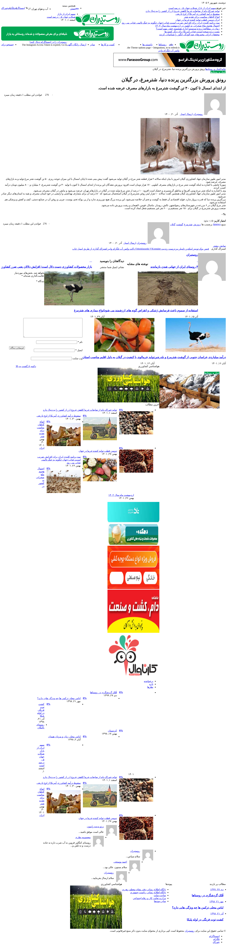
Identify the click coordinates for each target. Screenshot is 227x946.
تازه (151, 684)
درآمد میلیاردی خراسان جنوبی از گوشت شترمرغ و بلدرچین (190, 357)
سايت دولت (160, 895)
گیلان (172, 224)
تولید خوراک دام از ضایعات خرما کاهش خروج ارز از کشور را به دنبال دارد (183, 11)
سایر (92, 44)
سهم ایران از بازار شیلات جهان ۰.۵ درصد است (192, 8)
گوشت (179, 224)
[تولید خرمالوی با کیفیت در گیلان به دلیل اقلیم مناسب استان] (124, 351)
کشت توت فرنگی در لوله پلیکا (40, 710)
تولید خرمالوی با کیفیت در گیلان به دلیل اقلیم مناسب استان (118, 357)
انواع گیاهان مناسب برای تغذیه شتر (202, 17)
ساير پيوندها (160, 901)
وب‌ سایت (77, 358)
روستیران (198, 114)
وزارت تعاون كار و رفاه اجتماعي (149, 898)
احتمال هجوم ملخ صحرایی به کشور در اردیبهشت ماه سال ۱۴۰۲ (187, 25)
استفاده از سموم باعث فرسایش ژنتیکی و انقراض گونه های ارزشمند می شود (151, 310)
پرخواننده (148, 681)
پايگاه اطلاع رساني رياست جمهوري (148, 892)
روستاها (163, 44)
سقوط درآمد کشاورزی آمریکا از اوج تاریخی (197, 14)
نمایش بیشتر (219, 246)
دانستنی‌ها (147, 44)
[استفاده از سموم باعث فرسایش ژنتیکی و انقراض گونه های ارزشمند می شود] (168, 304)
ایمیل (78, 350)
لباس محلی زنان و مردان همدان (64, 736)
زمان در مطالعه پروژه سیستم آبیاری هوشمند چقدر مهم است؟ (188, 28)
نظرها (150, 687)
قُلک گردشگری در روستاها (103, 692)
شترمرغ (188, 224)
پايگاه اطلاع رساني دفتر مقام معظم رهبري (144, 889)
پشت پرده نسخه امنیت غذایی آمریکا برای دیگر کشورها (192, 31)
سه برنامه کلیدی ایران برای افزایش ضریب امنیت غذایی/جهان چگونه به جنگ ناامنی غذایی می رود (171, 22)
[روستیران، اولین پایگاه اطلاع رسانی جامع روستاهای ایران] (98, 25)
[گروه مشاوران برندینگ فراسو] (169, 66)
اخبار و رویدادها (128, 44)
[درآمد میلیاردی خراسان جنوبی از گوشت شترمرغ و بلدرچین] (196, 351)
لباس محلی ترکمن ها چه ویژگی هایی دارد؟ (59, 698)
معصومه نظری (83, 837)
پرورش (197, 224)
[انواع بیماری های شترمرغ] (74, 304)
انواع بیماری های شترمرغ (89, 310)
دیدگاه (40, 281)
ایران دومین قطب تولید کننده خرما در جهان (198, 20)
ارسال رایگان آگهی (76, 44)
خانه (223, 69)
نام (80, 342)
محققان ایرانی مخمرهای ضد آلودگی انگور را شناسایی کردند (189, 34)
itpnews (217, 224)
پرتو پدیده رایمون (95, 826)
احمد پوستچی (120, 862)
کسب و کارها (108, 44)
